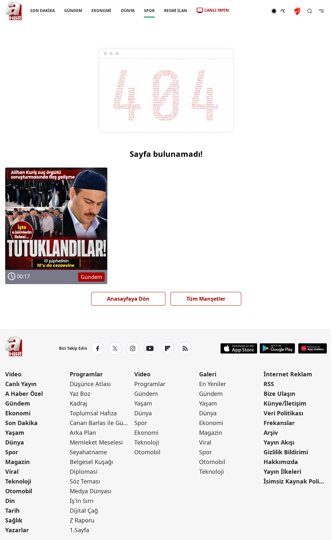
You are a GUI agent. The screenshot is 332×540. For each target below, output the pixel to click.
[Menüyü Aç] (321, 11)
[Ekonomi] (250, 11)
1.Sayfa (79, 530)
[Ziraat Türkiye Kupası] (298, 11)
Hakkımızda (281, 462)
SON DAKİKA (42, 10)
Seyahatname (88, 452)
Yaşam (14, 432)
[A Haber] (13, 11)
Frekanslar (279, 423)
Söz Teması (85, 481)
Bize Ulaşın (279, 393)
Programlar (86, 374)
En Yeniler (212, 384)
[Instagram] (132, 348)
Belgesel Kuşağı (91, 462)
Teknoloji (18, 481)
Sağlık (13, 520)
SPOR (149, 10)
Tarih (12, 510)
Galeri (207, 374)
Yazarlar (17, 530)
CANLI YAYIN (216, 10)
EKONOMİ (101, 10)
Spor (11, 452)
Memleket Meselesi (96, 442)
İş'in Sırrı (82, 501)
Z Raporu (82, 520)
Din (10, 501)
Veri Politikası (283, 413)
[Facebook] (97, 348)
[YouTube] (150, 348)
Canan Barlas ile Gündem (101, 423)
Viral (11, 471)
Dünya (14, 442)
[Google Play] (277, 348)
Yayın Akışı (279, 442)
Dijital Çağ (84, 510)
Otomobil (18, 491)
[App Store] (238, 348)
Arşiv (271, 432)
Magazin (17, 462)
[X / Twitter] (115, 348)
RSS (269, 384)
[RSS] (185, 348)
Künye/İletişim (285, 403)
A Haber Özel (24, 393)
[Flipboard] (167, 348)
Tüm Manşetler (205, 298)
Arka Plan (83, 432)
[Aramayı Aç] (310, 11)
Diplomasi (84, 471)
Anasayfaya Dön (128, 298)
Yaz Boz (80, 393)
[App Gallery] (312, 348)
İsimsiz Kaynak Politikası (295, 481)
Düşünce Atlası (90, 384)
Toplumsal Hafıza (93, 413)
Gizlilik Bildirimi (286, 452)
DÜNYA (128, 10)
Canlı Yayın (21, 384)
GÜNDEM (73, 10)
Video (13, 374)
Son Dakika (21, 423)
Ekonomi (17, 413)
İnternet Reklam (288, 374)
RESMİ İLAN (175, 10)
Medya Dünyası (91, 491)
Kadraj (78, 403)
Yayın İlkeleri (282, 471)
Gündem (17, 403)
